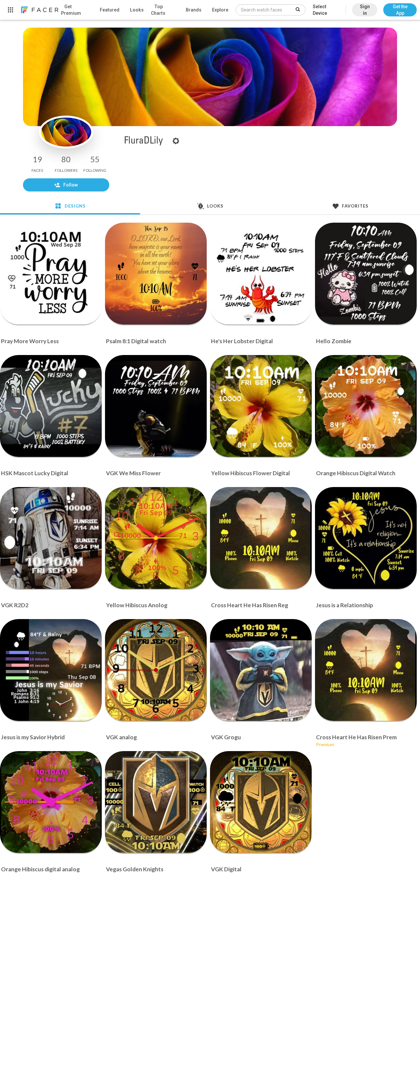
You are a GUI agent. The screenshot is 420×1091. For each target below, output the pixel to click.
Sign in (365, 10)
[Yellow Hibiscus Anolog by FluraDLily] (156, 538)
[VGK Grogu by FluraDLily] (261, 670)
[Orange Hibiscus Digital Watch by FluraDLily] (366, 406)
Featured (109, 9)
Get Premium (71, 10)
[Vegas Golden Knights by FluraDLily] (156, 802)
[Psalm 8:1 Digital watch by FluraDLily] (156, 273)
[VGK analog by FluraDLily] (156, 670)
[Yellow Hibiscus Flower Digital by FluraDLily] (261, 406)
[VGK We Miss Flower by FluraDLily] (156, 406)
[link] (39, 10)
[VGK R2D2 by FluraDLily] (51, 538)
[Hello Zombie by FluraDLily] (366, 273)
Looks (137, 9)
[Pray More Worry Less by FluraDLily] (51, 273)
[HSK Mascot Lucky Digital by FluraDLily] (51, 406)
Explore (220, 9)
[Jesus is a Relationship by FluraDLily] (366, 538)
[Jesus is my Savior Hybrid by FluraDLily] (51, 670)
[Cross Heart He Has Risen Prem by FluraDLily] (366, 670)
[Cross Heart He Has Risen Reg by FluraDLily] (261, 538)
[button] (400, 6)
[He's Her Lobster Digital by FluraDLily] (261, 273)
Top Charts (158, 10)
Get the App (400, 10)
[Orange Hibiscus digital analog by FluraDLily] (51, 802)
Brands (193, 9)
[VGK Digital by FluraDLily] (261, 802)
